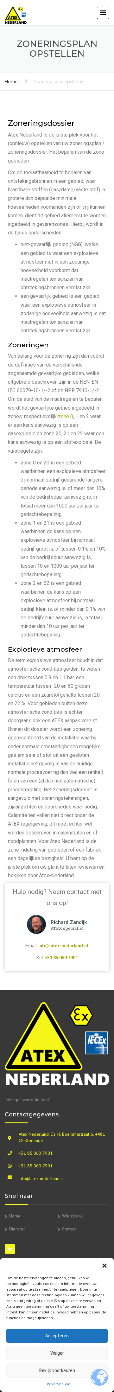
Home (11, 81)
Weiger (57, 1353)
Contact (69, 1229)
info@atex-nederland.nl (63, 945)
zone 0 (65, 416)
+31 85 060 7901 (61, 957)
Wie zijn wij (72, 1216)
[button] (104, 1265)
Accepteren (57, 1335)
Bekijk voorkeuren (57, 1370)
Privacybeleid (58, 1384)
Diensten (17, 1229)
